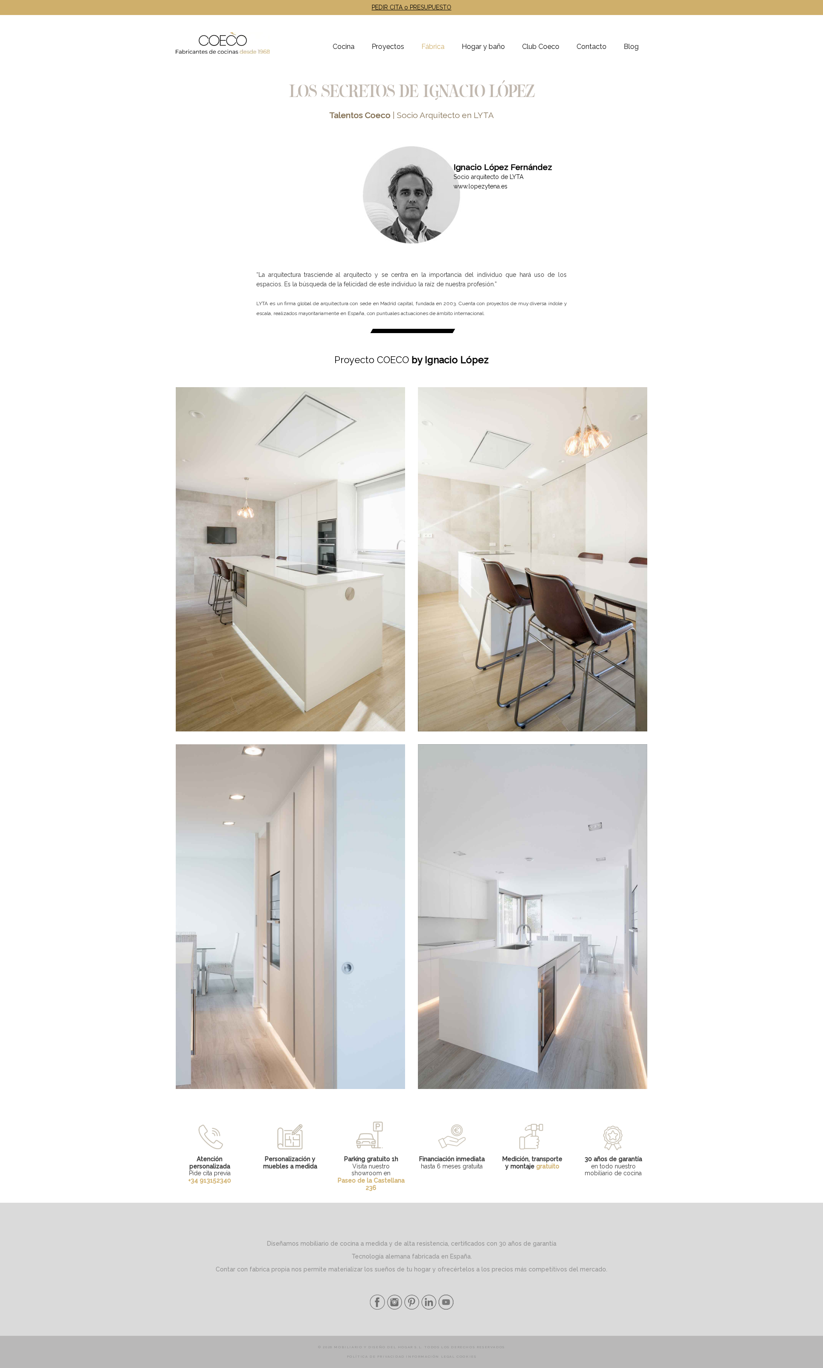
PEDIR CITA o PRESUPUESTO (411, 7)
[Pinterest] (410, 1307)
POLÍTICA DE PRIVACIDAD (376, 1356)
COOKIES (466, 1356)
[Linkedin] (427, 1307)
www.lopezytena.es (481, 186)
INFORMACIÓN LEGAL (430, 1356)
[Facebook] (377, 1307)
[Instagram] (393, 1307)
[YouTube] (445, 1307)
